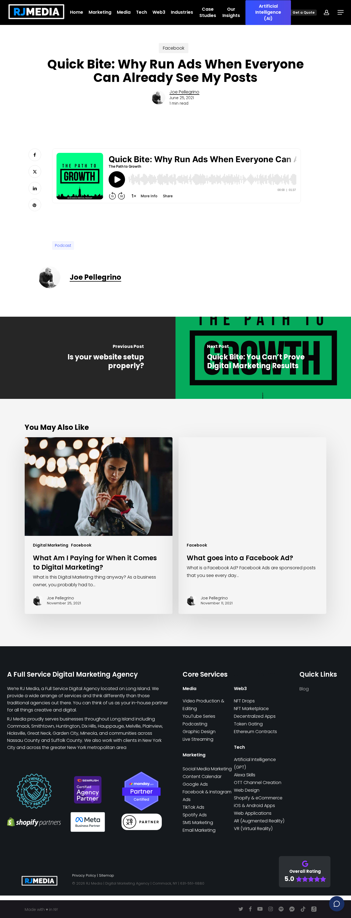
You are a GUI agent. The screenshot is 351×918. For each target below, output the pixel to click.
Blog (304, 689)
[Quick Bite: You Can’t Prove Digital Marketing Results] (263, 358)
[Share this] (35, 154)
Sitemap (106, 875)
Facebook (173, 48)
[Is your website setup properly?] (88, 358)
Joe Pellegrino (184, 92)
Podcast (63, 245)
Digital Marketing (50, 545)
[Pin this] (35, 205)
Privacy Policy (84, 875)
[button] (341, 12)
